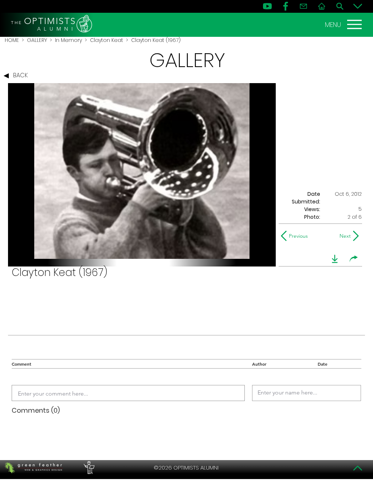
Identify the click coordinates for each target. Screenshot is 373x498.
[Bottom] (358, 6)
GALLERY (37, 40)
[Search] (340, 6)
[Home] (321, 6)
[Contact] (303, 6)
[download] (334, 259)
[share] (353, 259)
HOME (12, 40)
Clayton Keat (106, 40)
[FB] (285, 6)
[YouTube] (267, 6)
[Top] (358, 468)
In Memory (68, 40)
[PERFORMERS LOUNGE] (88, 467)
